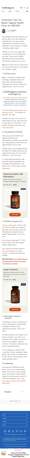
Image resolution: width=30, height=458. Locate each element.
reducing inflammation (11, 240)
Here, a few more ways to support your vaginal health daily (13, 381)
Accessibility (12, 446)
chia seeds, (16, 229)
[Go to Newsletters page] (21, 8)
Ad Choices (17, 446)
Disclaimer (19, 444)
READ (3, 11)
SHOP (27, 11)
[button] (15, 392)
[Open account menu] (27, 8)
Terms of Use (14, 444)
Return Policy (6, 446)
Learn (15, 418)
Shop (15, 425)
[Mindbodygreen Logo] (8, 8)
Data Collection (23, 446)
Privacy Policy (24, 444)
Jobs (4, 444)
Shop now (15, 214)
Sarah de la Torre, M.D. (17, 61)
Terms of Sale (8, 444)
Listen (15, 422)
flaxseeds (5, 229)
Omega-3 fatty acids (9, 225)
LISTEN (17, 11)
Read (15, 415)
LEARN (9, 11)
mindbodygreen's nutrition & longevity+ (15, 105)
